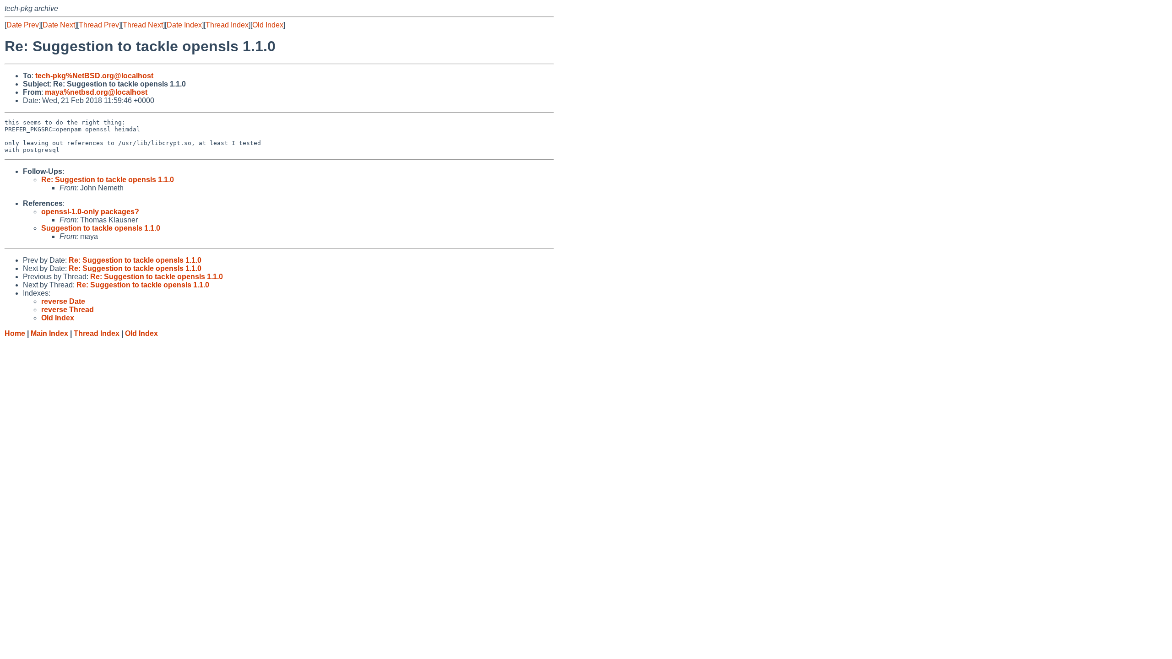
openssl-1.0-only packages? (90, 212)
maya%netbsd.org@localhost (96, 92)
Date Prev (22, 25)
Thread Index (227, 25)
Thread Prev (99, 25)
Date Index (184, 25)
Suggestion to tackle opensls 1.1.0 (100, 228)
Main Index (49, 333)
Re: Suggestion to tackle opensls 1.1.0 (107, 180)
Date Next (59, 25)
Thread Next (143, 25)
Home (15, 333)
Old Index (267, 25)
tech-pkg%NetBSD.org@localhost (94, 76)
